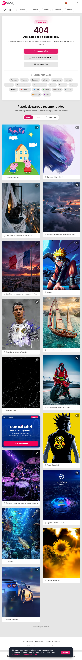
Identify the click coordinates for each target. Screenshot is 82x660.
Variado (24, 80)
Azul (37, 90)
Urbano (45, 80)
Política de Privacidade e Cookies (25, 654)
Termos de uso (28, 641)
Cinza (69, 90)
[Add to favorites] (37, 127)
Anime (69, 10)
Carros (52, 85)
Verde (47, 90)
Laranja (37, 94)
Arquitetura (57, 80)
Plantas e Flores (40, 85)
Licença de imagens (53, 641)
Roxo (48, 94)
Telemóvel (52, 117)
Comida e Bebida (23, 85)
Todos (28, 117)
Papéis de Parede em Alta (42, 58)
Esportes (62, 85)
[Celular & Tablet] (10, 10)
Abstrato (22, 10)
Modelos (9, 85)
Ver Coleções (42, 64)
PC (39, 117)
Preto (14, 90)
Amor (46, 10)
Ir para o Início (42, 51)
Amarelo (34, 10)
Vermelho (25, 90)
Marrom (58, 90)
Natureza (35, 80)
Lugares (73, 85)
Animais (58, 10)
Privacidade (39, 641)
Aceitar (65, 652)
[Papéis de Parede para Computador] (5, 10)
